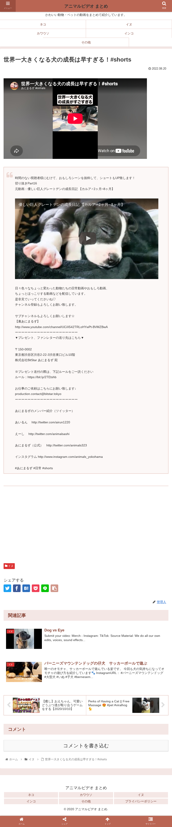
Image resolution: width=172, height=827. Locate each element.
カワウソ (86, 795)
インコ (31, 801)
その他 (86, 801)
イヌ (10, 565)
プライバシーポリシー (141, 801)
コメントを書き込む (86, 745)
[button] (159, 652)
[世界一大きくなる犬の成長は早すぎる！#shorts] (26, 588)
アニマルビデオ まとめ (86, 6)
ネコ (31, 795)
